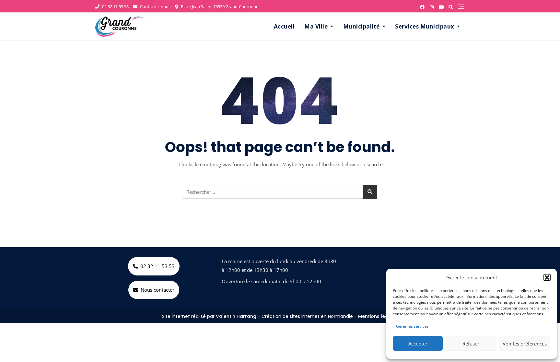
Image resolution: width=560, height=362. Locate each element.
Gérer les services (412, 326)
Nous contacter (157, 289)
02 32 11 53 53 (115, 6)
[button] (547, 277)
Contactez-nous (154, 6)
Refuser (470, 343)
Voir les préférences (525, 343)
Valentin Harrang (236, 316)
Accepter (417, 343)
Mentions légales (378, 316)
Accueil (284, 26)
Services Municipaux (424, 26)
